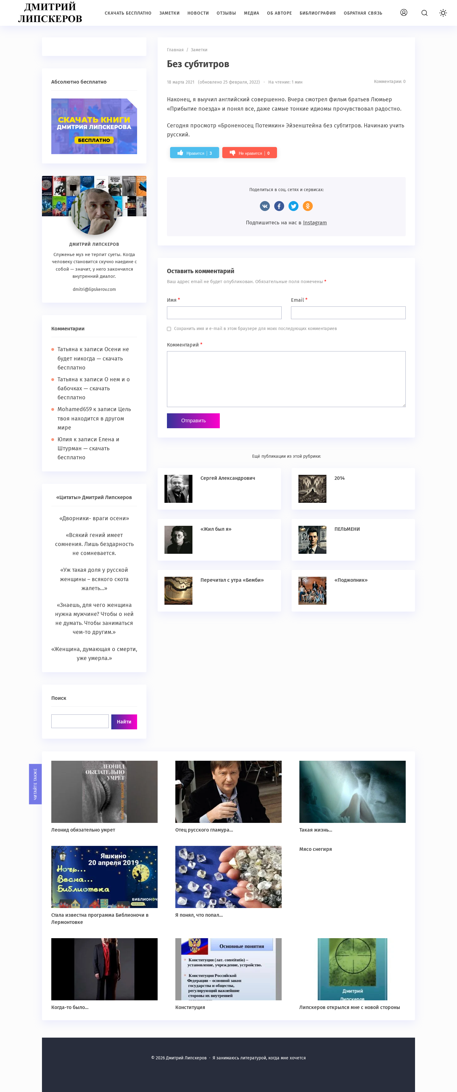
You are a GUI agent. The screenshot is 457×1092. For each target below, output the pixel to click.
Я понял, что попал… (199, 915)
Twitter (293, 206)
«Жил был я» (216, 529)
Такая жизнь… (315, 830)
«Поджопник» (351, 580)
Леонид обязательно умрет (83, 830)
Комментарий (184, 345)
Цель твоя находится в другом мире (94, 418)
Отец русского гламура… (204, 830)
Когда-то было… (70, 1007)
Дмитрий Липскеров (51, 12)
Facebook (279, 206)
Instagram (315, 222)
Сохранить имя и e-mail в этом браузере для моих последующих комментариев (255, 328)
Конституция (190, 1007)
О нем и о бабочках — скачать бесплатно (94, 388)
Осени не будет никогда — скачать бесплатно (93, 358)
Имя (173, 300)
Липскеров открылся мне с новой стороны (349, 1007)
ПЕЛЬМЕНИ (347, 529)
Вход (411, 9)
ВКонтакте (265, 206)
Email (299, 300)
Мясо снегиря (315, 849)
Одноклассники (308, 206)
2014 (340, 478)
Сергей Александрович (228, 478)
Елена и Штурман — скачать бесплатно (88, 448)
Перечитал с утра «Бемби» (232, 580)
